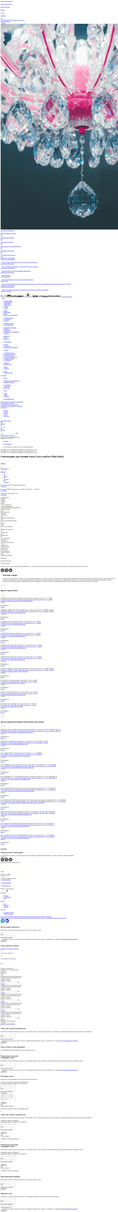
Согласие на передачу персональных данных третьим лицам (23, 918)
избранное (4, 421)
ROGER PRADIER (9, 382)
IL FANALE (7, 346)
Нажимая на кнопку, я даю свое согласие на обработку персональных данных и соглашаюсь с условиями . (40, 939)
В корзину (3, 472)
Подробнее (4, 486)
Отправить (3, 1102)
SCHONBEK (7, 385)
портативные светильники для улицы (60, 284)
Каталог (6, 410)
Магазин (6, 895)
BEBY (5, 311)
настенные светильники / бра (13, 266)
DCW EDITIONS (8, 325)
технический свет (5, 277)
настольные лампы (10, 271)
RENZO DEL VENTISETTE (11, 381)
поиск (9, 421)
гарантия (6, 482)
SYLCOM (6, 388)
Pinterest (6, 907)
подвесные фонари (10, 284)
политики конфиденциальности (69, 939)
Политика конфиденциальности (9, 916)
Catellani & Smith (8, 318)
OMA (5, 371)
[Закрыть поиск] (17, 434)
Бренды (6, 412)
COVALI (6, 321)
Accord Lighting (8, 301)
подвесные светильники (16, 262)
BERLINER (7, 312)
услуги (2, 13)
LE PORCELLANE (9, 353)
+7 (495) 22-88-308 (6, 883)
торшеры (7, 275)
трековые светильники (27, 279)
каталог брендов (5, 7)
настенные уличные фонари (42, 284)
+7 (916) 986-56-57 (6, 886)
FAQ (5, 898)
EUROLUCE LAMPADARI (11, 332)
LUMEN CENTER (9, 358)
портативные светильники (23, 271)
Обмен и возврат (8, 914)
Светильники (7, 444)
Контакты (6, 416)
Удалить (3, 984)
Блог (5, 904)
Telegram (6, 905)
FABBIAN (7, 336)
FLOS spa (6, 339)
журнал (3, 10)
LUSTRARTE (7, 360)
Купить (3, 607)
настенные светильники (7, 263)
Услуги (6, 414)
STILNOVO (7, 386)
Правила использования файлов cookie (29, 916)
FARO (5, 337)
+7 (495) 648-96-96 (6, 880)
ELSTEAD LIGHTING (10, 327)
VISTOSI (6, 396)
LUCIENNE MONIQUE (10, 357)
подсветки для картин (32, 266)
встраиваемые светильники (12, 279)
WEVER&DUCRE (9, 399)
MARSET (6, 363)
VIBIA (5, 395)
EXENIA (6, 333)
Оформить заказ (5, 1024)
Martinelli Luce (8, 364)
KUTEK (6, 350)
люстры (7, 262)
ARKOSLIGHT (8, 302)
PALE (5, 378)
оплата (6, 476)
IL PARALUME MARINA (11, 347)
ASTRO (6, 308)
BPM (5, 313)
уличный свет (4, 281)
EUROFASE (7, 330)
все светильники (5, 21)
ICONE (6, 344)
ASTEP (6, 306)
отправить (3, 940)
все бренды (4, 375)
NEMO (6, 367)
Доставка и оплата (9, 912)
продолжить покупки (12, 948)
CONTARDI (7, 319)
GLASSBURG (8, 342)
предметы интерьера (6, 4)
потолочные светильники (8, 259)
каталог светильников (7, 1)
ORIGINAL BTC (8, 372)
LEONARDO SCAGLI (10, 354)
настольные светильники (7, 268)
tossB (5, 390)
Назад (3, 23)
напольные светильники (7, 272)
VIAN (5, 393)
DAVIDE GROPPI (9, 323)
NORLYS (6, 368)
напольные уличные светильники (25, 284)
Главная (6, 441)
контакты (3, 15)
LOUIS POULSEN (9, 356)
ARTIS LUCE (7, 305)
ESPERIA (6, 329)
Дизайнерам (7, 897)
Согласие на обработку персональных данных (53, 918)
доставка (6, 479)
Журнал (6, 413)
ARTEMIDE (7, 304)
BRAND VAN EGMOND (11, 315)
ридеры (24, 266)
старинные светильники (7, 287)
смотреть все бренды (66, 296)
